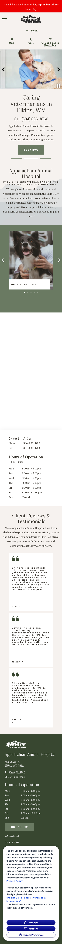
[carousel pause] (58, 85)
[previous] (4, 69)
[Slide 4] (34, 292)
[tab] (17, 462)
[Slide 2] (31, 158)
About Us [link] (12, 835)
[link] (31, 19)
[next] (58, 69)
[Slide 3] (45, 158)
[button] (4, 19)
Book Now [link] (19, 827)
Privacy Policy (15, 880)
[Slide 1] (16, 158)
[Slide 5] (37, 292)
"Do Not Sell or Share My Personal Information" (26, 899)
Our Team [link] (12, 842)
